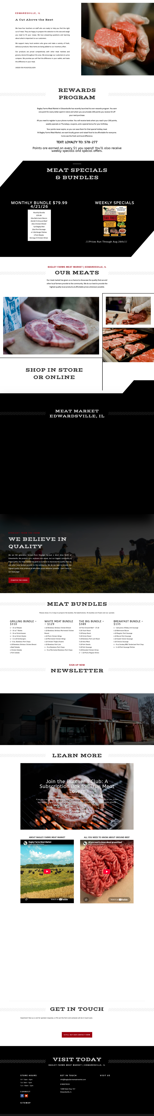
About (69, 3)
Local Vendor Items (38, 951)
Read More (77, 811)
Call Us (108, 377)
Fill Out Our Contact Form (78, 1034)
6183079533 (65, 1084)
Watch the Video (19, 580)
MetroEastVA (60, 796)
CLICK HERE (77, 680)
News (116, 3)
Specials (46, 3)
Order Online (58, 3)
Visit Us (105, 444)
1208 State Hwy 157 (67, 1088)
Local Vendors (95, 3)
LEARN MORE (77, 755)
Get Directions (112, 372)
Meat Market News (85, 796)
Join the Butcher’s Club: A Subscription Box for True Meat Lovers (77, 786)
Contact (107, 3)
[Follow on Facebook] (22, 1095)
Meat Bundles (81, 3)
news (13, 571)
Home (37, 3)
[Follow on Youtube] (26, 1095)
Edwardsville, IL (66, 1091)
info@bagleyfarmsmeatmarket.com (73, 1079)
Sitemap (25, 1103)
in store (65, 370)
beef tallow (53, 489)
